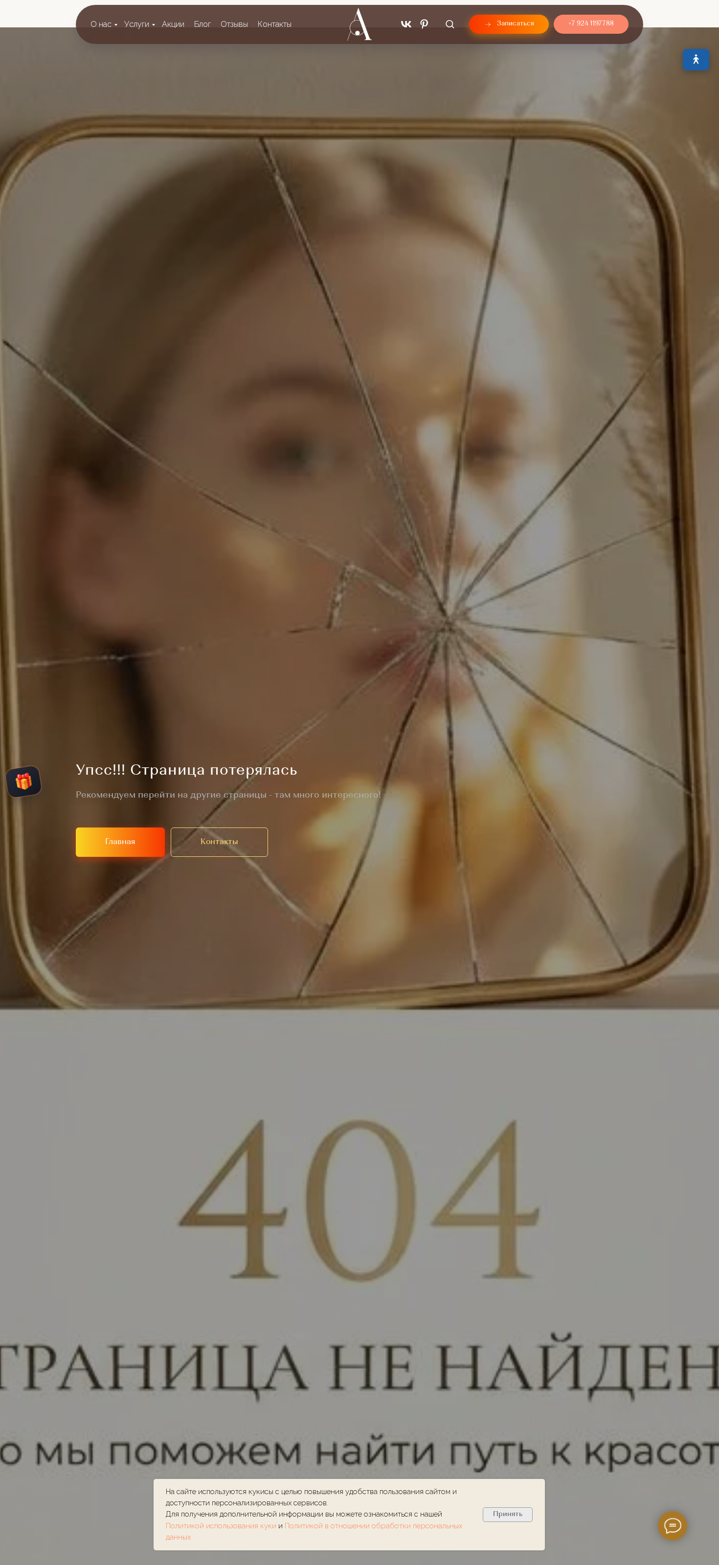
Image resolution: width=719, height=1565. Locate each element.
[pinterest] (424, 24)
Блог (202, 24)
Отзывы (234, 24)
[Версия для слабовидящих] (696, 59)
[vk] (406, 24)
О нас (101, 24)
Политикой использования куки (222, 1525)
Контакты (275, 24)
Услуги (136, 24)
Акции (173, 24)
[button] (449, 23)
